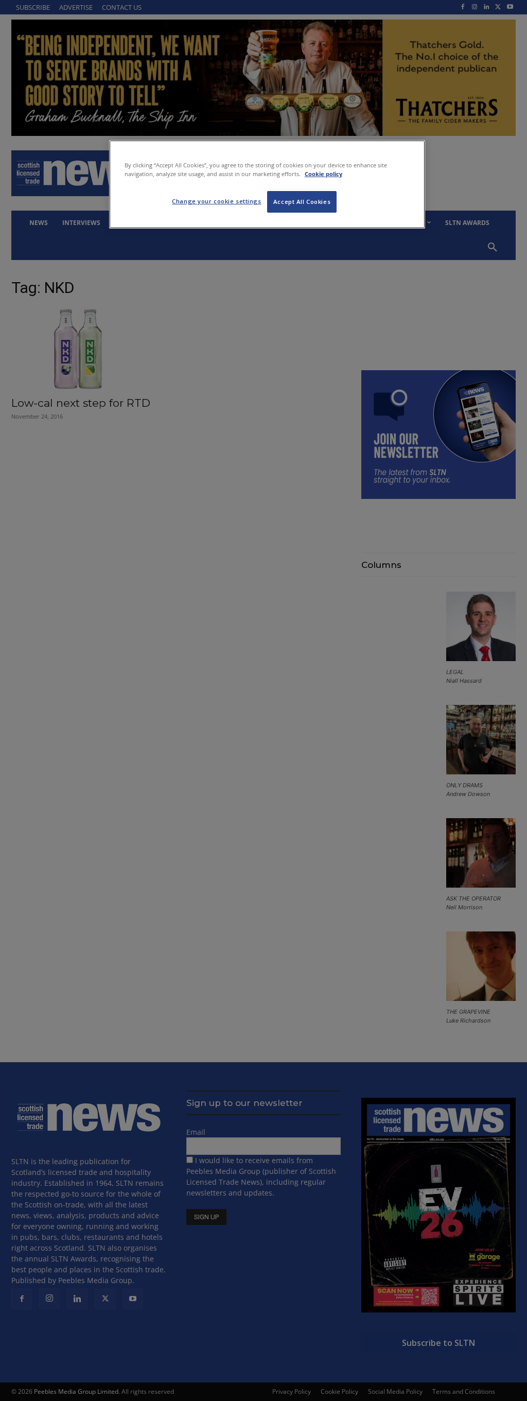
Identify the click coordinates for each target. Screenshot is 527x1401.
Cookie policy (323, 174)
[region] (267, 184)
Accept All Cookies (301, 201)
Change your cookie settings (216, 201)
